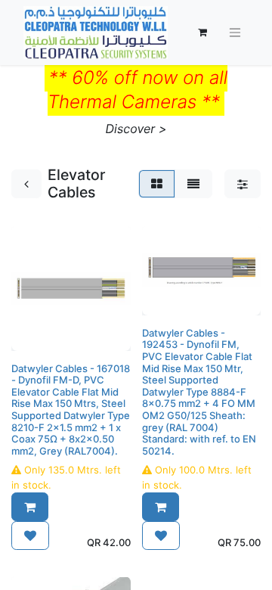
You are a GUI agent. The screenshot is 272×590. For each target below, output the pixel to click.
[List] (193, 183)
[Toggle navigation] (235, 33)
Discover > (136, 128)
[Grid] (156, 183)
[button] (29, 506)
